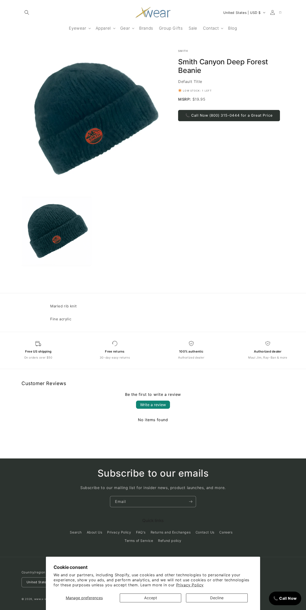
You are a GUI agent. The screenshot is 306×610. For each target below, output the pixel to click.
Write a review (153, 404)
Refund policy (169, 541)
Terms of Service (139, 541)
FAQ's (141, 532)
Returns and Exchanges (171, 532)
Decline (217, 597)
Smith (183, 51)
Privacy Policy (190, 585)
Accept (150, 597)
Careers (225, 532)
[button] (27, 12)
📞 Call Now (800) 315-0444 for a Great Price (229, 115)
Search (76, 532)
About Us (94, 532)
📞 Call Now (285, 598)
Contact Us (205, 532)
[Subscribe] (190, 501)
